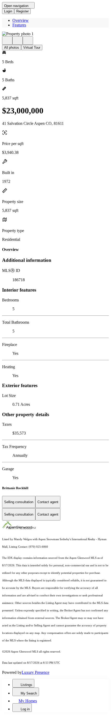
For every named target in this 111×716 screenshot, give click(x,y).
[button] (55, 34)
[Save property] (17, 40)
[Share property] (28, 40)
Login (8, 11)
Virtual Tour (31, 47)
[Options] (7, 40)
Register (22, 11)
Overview (20, 20)
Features (19, 25)
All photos (11, 47)
